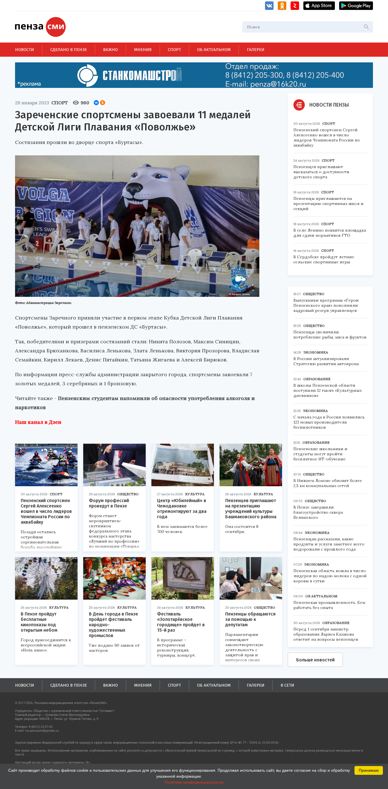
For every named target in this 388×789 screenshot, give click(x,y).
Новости (24, 49)
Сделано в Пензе (68, 49)
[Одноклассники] (102, 102)
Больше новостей (315, 660)
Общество (128, 494)
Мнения (143, 49)
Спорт (174, 49)
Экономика (315, 352)
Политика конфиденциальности (194, 782)
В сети (287, 685)
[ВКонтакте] (96, 102)
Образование (316, 379)
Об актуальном (214, 49)
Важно (110, 49)
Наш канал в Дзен (38, 422)
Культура (195, 494)
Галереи (255, 49)
